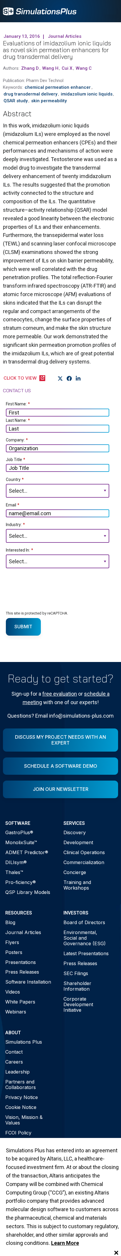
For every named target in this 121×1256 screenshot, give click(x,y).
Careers (14, 1062)
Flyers (12, 942)
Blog (10, 922)
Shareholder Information (77, 986)
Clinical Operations (84, 852)
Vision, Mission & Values (24, 1120)
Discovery (74, 832)
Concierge (74, 872)
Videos (12, 992)
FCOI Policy (18, 1133)
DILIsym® (16, 862)
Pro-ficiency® (20, 882)
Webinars (15, 1012)
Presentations (20, 962)
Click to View (20, 378)
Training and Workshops (77, 885)
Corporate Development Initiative (78, 1004)
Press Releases (22, 972)
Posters (13, 952)
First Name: (18, 404)
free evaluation (59, 694)
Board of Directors (84, 922)
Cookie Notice (20, 1107)
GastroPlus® (19, 832)
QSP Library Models (27, 892)
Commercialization (83, 862)
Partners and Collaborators (20, 1084)
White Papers (20, 1002)
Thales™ (14, 872)
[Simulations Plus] (39, 11)
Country (15, 479)
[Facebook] (69, 378)
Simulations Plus (23, 1042)
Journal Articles (23, 932)
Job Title (15, 459)
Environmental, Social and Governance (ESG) (84, 937)
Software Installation (28, 982)
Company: (17, 440)
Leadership (17, 1072)
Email (12, 505)
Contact (14, 1052)
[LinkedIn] (78, 378)
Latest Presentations (86, 953)
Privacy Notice (21, 1097)
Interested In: (19, 550)
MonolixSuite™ (21, 842)
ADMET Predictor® (26, 852)
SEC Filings (75, 973)
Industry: (15, 524)
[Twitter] (60, 378)
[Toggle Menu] (110, 11)
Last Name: (18, 420)
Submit (23, 626)
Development (78, 842)
